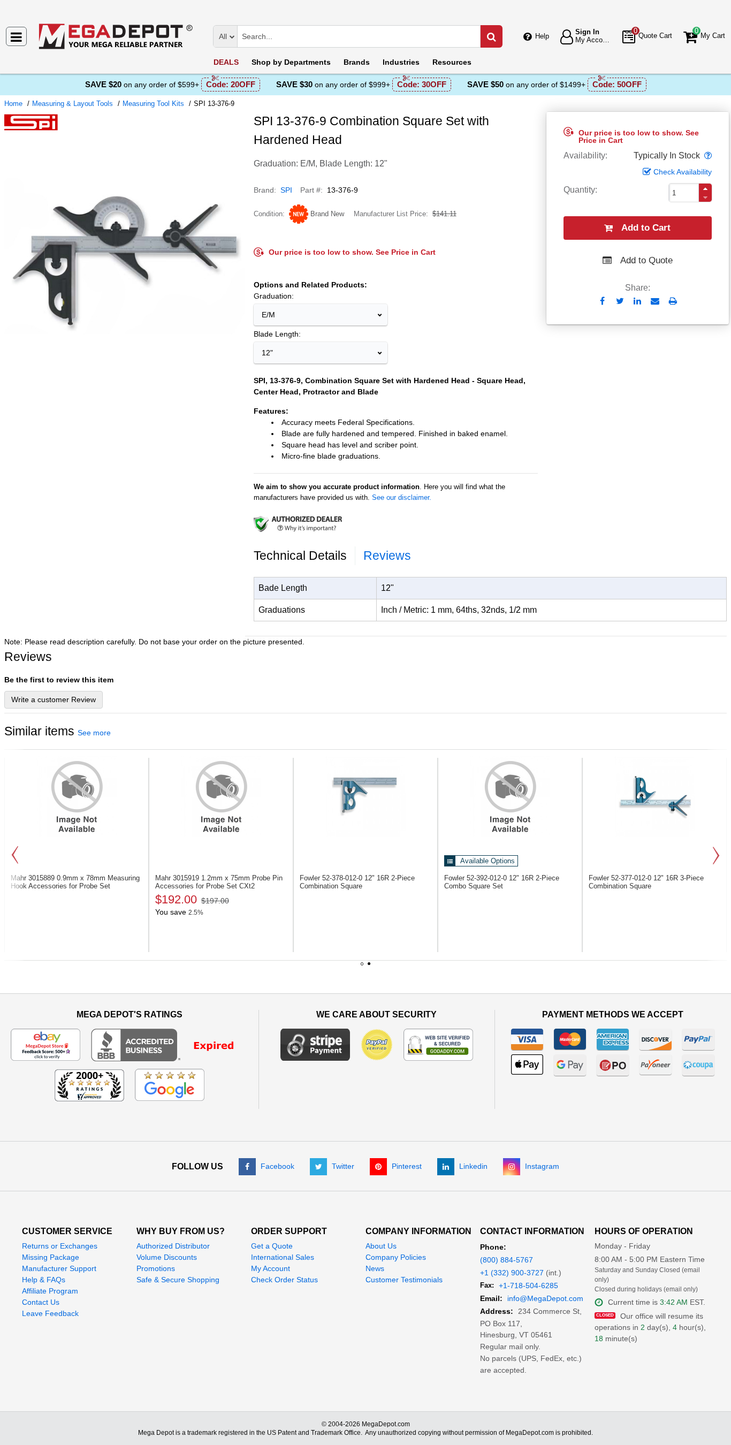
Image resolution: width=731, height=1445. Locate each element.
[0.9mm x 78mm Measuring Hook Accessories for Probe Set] (76, 796)
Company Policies (396, 1257)
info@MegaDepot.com (545, 1298)
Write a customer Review (53, 699)
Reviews (387, 555)
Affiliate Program (50, 1291)
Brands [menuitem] (357, 62)
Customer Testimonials (404, 1279)
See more (94, 732)
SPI (286, 190)
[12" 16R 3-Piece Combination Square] (654, 796)
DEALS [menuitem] (226, 62)
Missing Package (50, 1257)
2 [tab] (369, 967)
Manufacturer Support (59, 1268)
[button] (707, 155)
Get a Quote (272, 1246)
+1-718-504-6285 (528, 1285)
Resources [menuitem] (451, 62)
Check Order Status (284, 1279)
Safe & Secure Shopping (177, 1279)
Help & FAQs (43, 1279)
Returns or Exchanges (59, 1246)
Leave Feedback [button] (50, 1313)
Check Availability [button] (682, 172)
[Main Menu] (16, 36)
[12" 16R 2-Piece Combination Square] (365, 796)
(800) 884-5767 (506, 1260)
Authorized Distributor (173, 1246)
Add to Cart (646, 228)
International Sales (282, 1257)
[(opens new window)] (124, 374)
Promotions (155, 1268)
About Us (381, 1246)
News (375, 1268)
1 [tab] (362, 967)
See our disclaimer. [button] (401, 497)
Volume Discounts (166, 1257)
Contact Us (40, 1302)
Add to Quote (646, 260)
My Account (270, 1268)
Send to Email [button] (655, 301)
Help (542, 36)
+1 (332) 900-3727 (512, 1272)
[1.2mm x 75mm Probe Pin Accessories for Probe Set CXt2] (221, 796)
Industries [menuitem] (401, 62)
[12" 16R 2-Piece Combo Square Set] (510, 796)
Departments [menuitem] (291, 62)
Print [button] (673, 301)
